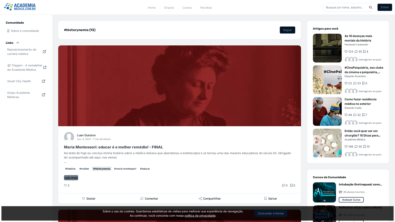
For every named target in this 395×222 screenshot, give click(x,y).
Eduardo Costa (353, 107)
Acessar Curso (351, 199)
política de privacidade (200, 215)
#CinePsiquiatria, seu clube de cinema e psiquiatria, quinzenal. (364, 72)
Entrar (385, 7)
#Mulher (84, 168)
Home (152, 7)
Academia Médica (355, 139)
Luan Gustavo (86, 135)
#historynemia (101, 168)
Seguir (287, 30)
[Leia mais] (327, 48)
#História (70, 168)
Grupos (169, 7)
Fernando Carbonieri (356, 44)
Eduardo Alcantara (355, 76)
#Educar (145, 168)
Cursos (187, 7)
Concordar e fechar (271, 213)
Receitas (206, 7)
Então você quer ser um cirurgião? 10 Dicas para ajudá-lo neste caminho (361, 135)
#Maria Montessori (125, 168)
